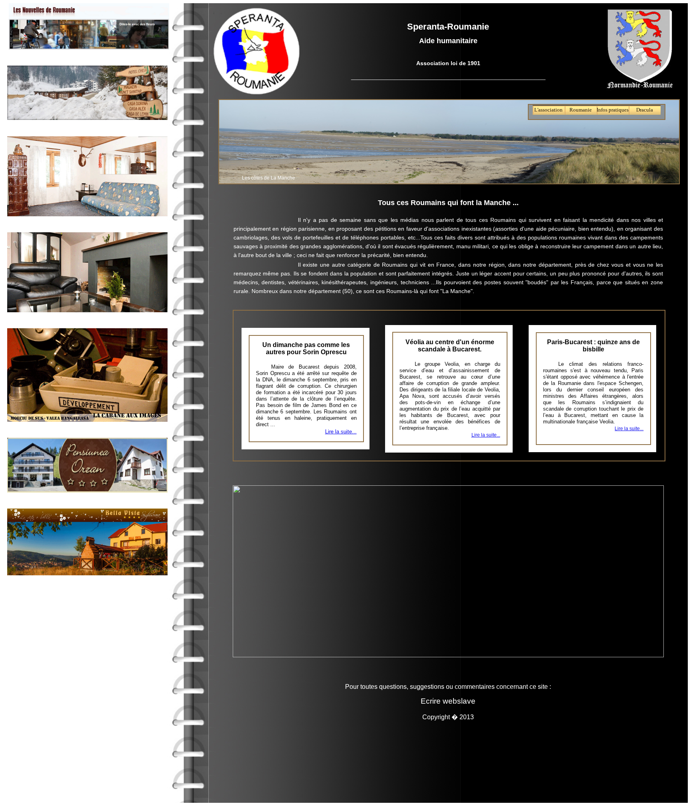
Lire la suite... (341, 432)
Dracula (644, 110)
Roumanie (580, 110)
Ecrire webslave (448, 701)
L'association (548, 110)
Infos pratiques (613, 110)
